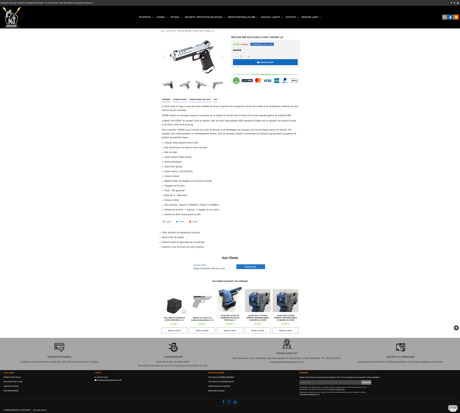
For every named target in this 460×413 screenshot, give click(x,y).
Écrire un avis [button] (250, 266)
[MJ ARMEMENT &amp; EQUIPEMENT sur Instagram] (455, 2)
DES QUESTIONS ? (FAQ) (13, 381)
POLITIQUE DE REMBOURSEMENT (221, 377)
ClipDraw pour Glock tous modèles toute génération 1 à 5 (202, 318)
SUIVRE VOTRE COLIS (12, 377)
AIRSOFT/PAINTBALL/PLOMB (241, 17)
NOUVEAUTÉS (171, 31)
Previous (163, 57)
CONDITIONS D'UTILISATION (219, 386)
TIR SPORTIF (144, 17)
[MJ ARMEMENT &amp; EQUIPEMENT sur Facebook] (451, 2)
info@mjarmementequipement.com (109, 380)
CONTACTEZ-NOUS (11, 386)
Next (222, 57)
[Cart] (456, 17)
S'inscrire (366, 382)
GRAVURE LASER (309, 17)
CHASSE (161, 17)
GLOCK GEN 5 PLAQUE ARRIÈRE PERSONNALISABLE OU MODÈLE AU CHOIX (285, 317)
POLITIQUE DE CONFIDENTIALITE (221, 381)
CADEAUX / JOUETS (270, 17)
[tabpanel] (168, 85)
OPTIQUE (174, 17)
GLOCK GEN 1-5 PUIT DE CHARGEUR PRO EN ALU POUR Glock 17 (230, 317)
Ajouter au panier (174, 330)
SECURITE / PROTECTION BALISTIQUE (203, 17)
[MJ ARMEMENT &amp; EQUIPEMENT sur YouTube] (458, 2)
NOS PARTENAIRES (11, 390)
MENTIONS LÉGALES (216, 390)
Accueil (163, 31)
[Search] (444, 17)
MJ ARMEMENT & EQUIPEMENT (19, 410)
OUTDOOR (291, 17)
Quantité (237, 50)
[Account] (450, 17)
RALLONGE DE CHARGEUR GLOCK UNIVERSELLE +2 (174, 318)
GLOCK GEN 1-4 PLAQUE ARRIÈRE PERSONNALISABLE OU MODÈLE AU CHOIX (257, 317)
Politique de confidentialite (337, 389)
